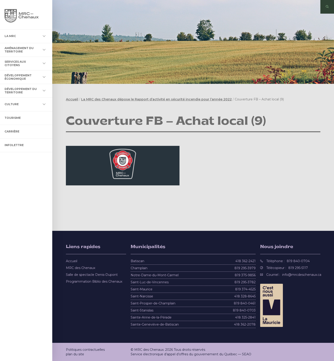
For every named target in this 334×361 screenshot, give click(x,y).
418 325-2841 (245, 317)
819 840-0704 (298, 261)
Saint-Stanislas (142, 310)
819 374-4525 (245, 289)
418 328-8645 (245, 296)
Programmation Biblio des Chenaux (94, 281)
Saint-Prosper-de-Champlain (153, 303)
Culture (12, 104)
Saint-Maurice (141, 289)
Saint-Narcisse (142, 296)
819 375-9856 (245, 275)
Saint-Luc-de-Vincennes (150, 282)
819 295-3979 (245, 268)
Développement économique (18, 77)
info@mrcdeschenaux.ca (301, 275)
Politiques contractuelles (85, 350)
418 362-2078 (245, 324)
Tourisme (13, 118)
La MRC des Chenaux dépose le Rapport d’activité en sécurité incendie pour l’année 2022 (156, 99)
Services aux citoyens (15, 63)
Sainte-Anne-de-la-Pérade (151, 317)
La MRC (10, 36)
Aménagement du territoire (19, 49)
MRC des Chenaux (80, 268)
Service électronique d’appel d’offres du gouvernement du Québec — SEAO (191, 354)
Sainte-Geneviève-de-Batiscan (155, 324)
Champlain (139, 268)
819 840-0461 (245, 303)
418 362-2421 (245, 261)
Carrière (12, 131)
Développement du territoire (21, 90)
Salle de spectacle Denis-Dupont (92, 275)
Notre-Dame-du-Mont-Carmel (155, 275)
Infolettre (14, 145)
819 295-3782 (245, 282)
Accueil (72, 99)
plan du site (75, 354)
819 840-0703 (244, 310)
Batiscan (137, 261)
